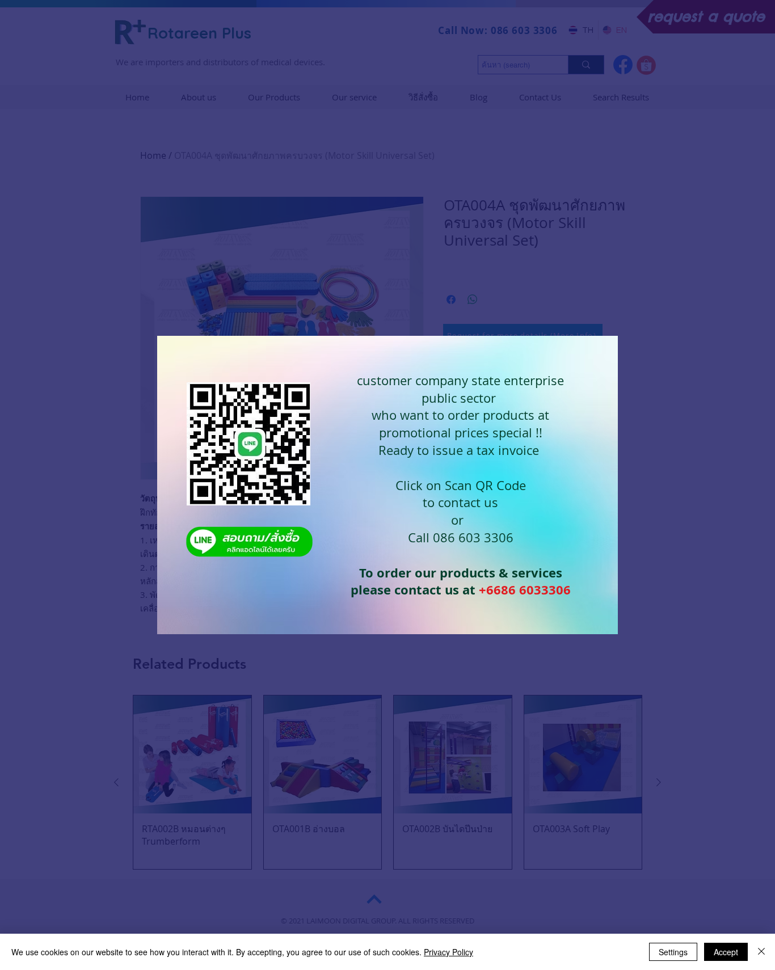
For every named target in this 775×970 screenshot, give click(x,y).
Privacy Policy (448, 952)
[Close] (761, 952)
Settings (673, 952)
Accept (726, 952)
